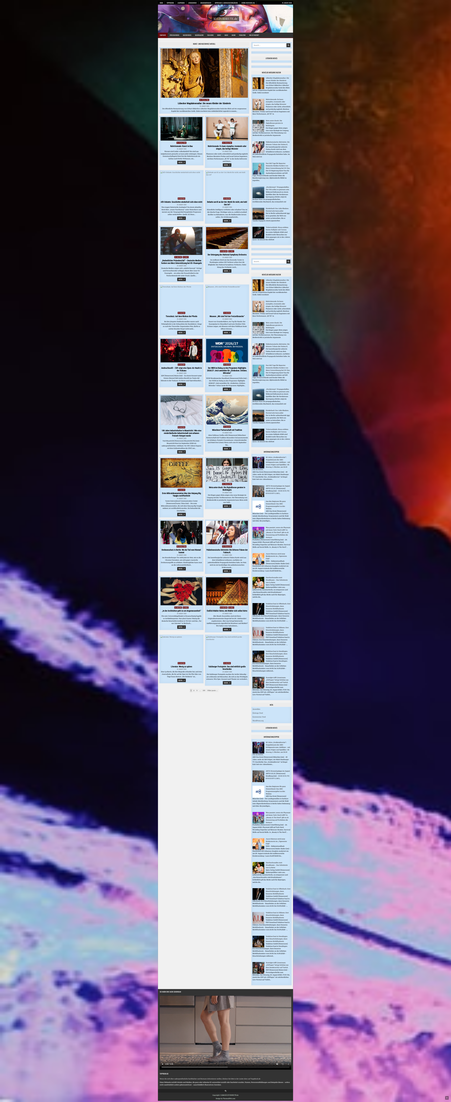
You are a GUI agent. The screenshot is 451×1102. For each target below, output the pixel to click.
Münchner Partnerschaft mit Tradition (227, 430)
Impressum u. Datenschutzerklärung (226, 3)
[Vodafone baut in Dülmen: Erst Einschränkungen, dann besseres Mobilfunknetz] (258, 638)
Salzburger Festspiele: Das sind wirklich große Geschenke (227, 667)
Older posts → (212, 690)
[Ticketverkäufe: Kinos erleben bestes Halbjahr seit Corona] (258, 238)
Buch (226, 35)
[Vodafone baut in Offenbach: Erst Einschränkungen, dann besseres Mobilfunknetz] (258, 614)
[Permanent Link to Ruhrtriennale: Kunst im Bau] (181, 129)
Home (161, 3)
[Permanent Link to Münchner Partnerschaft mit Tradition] (227, 410)
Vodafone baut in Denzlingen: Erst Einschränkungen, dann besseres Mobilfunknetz (277, 653)
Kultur (182, 198)
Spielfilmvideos (174, 35)
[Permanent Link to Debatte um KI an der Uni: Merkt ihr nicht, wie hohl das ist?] (227, 183)
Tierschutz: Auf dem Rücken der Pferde (181, 316)
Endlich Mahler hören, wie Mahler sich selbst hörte (227, 611)
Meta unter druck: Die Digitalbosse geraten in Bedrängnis (227, 488)
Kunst (219, 35)
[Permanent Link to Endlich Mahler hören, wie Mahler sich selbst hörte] (227, 591)
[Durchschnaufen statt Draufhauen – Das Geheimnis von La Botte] (258, 588)
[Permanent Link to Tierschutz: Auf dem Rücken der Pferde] (181, 298)
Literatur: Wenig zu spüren (181, 666)
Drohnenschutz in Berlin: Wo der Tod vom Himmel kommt (181, 551)
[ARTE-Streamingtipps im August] (258, 496)
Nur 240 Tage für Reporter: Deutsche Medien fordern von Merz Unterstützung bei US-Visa (278, 166)
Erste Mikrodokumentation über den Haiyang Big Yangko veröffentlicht (181, 494)
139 (204, 690)
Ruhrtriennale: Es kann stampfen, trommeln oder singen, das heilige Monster (227, 147)
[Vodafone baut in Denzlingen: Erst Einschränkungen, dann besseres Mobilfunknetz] (258, 662)
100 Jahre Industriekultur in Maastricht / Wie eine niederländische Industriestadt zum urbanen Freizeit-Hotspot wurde (181, 433)
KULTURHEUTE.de (225, 18)
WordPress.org (258, 721)
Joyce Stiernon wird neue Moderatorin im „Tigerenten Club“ (276, 556)
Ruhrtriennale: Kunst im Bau (181, 146)
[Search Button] (225, 1090)
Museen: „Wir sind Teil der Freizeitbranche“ (227, 316)
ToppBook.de (164, 1073)
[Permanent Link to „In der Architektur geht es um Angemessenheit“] (181, 591)
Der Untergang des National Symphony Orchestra (227, 254)
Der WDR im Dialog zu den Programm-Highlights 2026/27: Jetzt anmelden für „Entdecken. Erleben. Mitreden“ (227, 370)
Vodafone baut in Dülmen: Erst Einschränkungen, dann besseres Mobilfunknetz (277, 630)
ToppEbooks (170, 3)
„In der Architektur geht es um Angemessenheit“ (181, 611)
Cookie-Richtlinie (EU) (248, 3)
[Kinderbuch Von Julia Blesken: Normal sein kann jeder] (258, 219)
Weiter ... (182, 162)
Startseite (163, 35)
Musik (233, 35)
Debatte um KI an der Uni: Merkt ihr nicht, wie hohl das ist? (227, 203)
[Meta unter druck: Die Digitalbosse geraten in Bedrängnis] (258, 131)
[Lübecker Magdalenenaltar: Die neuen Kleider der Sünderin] (258, 88)
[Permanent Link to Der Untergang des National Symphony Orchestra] (227, 238)
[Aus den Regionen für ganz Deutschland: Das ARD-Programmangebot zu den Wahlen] (258, 512)
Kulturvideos (187, 35)
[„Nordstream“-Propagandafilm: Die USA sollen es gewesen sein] (258, 198)
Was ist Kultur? (254, 35)
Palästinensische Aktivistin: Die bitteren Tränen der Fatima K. (227, 551)
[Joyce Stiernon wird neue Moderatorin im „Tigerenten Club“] (258, 564)
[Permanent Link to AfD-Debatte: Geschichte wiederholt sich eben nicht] (181, 183)
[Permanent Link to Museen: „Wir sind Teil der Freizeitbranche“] (227, 298)
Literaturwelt (192, 3)
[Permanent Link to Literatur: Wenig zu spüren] (181, 648)
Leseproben (181, 3)
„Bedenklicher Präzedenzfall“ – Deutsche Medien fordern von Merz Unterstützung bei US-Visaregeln (181, 261)
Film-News (210, 35)
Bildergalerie (199, 35)
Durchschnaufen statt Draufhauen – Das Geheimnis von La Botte (277, 580)
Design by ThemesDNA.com (225, 1098)
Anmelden (256, 709)
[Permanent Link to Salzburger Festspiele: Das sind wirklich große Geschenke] (227, 648)
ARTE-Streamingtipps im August (278, 486)
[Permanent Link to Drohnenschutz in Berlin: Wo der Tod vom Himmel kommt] (181, 532)
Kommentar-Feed (259, 717)
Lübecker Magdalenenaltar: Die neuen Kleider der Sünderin (204, 103)
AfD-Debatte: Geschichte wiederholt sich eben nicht (181, 202)
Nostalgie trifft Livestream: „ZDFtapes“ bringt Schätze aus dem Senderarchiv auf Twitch (277, 680)
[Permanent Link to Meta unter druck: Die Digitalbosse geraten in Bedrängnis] (227, 470)
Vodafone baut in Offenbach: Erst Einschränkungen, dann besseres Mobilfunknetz (278, 606)
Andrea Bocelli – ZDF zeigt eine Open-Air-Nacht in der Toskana (181, 369)
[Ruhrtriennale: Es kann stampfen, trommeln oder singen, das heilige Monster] (258, 110)
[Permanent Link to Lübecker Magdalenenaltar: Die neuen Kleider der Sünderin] (204, 73)
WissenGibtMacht (205, 3)
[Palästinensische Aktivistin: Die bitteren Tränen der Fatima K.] (258, 152)
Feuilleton (242, 35)
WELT (186, 257)
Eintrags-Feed (258, 713)
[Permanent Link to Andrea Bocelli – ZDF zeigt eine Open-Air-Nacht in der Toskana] (181, 350)
